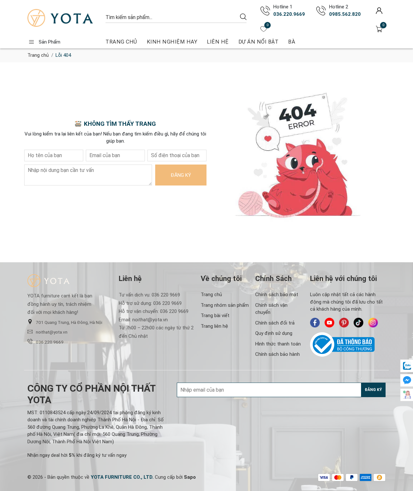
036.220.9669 (289, 14)
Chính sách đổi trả (275, 323)
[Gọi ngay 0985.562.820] (321, 10)
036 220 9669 (166, 295)
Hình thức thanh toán (278, 344)
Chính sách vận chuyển (271, 309)
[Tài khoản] (379, 10)
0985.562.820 (345, 14)
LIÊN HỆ (218, 42)
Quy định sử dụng (273, 333)
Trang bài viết (215, 315)
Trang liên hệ (214, 326)
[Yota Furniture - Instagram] (373, 322)
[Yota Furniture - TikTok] (358, 322)
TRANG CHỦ (121, 42)
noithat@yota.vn (51, 332)
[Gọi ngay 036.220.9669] (265, 10)
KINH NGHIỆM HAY (172, 42)
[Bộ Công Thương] (348, 344)
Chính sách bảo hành (277, 354)
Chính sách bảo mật (276, 294)
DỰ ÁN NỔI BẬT (258, 42)
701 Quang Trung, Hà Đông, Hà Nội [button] (69, 322)
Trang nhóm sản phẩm (225, 305)
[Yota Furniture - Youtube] (329, 322)
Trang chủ (38, 55)
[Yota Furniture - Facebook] (315, 322)
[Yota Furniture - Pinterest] (344, 322)
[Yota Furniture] (63, 18)
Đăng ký (181, 175)
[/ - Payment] (324, 477)
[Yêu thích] (263, 29)
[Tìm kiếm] (243, 16)
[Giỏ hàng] (379, 29)
